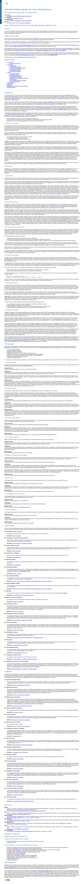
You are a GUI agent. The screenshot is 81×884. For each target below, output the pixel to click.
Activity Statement (28, 46)
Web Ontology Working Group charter (14, 113)
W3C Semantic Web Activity (16, 46)
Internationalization (17, 652)
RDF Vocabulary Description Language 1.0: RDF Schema (20, 820)
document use (40, 25)
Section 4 (25, 171)
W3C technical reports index (36, 39)
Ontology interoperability (26, 543)
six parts (15, 45)
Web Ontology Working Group (72, 45)
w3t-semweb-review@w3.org (21, 53)
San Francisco (34, 297)
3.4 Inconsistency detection (15, 77)
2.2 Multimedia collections (15, 66)
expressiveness (25, 339)
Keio (20, 25)
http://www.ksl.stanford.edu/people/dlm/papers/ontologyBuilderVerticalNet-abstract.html (26, 810)
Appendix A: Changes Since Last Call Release (17, 86)
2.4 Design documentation (15, 69)
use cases (37, 106)
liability (32, 25)
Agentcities (6, 296)
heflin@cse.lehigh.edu (25, 23)
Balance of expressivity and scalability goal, (22, 637)
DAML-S (75, 337)
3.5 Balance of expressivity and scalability (18, 78)
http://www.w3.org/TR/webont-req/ (14, 18)
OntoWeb (26, 195)
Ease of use (31, 595)
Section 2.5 (18, 852)
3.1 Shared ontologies (14, 73)
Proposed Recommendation (26, 45)
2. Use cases (10, 64)
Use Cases (65, 346)
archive (65, 53)
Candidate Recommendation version (44, 50)
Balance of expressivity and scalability (21, 581)
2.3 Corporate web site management (17, 68)
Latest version (13, 817)
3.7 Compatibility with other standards (17, 80)
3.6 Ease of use (12, 79)
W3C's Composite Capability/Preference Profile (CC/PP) (17, 340)
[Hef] (25, 868)
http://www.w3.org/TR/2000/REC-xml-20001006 (17, 829)
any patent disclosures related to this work (26, 57)
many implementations (61, 49)
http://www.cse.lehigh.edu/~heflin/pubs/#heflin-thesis (18, 814)
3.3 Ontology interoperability (15, 75)
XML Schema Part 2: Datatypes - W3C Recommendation (19, 831)
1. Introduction (10, 62)
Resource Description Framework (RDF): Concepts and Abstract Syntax (23, 816)
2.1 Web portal (12, 65)
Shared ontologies (17, 535)
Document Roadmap (48, 101)
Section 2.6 (22, 853)
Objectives (39, 109)
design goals (48, 107)
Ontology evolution (17, 573)
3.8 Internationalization (14, 81)
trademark (36, 25)
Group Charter (35, 46)
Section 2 (15, 847)
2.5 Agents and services (14, 70)
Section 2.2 (18, 849)
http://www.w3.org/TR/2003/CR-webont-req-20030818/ (19, 20)
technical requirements (68, 48)
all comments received (19, 49)
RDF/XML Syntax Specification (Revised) (16, 823)
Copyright (6, 25)
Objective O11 (14, 857)
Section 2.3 (18, 850)
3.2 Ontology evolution (14, 74)
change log (63, 50)
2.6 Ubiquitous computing (15, 71)
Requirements (62, 108)
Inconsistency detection (46, 581)
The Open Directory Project (53, 197)
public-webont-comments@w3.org (55, 53)
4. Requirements (10, 82)
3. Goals (9, 72)
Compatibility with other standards (20, 595)
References (9, 85)
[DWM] (11, 867)
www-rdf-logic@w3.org (25, 55)
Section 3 (23, 854)
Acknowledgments (11, 87)
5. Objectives (10, 83)
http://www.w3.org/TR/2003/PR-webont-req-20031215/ (19, 16)
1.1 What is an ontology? (15, 63)
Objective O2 (34, 855)
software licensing (48, 25)
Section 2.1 (16, 848)
